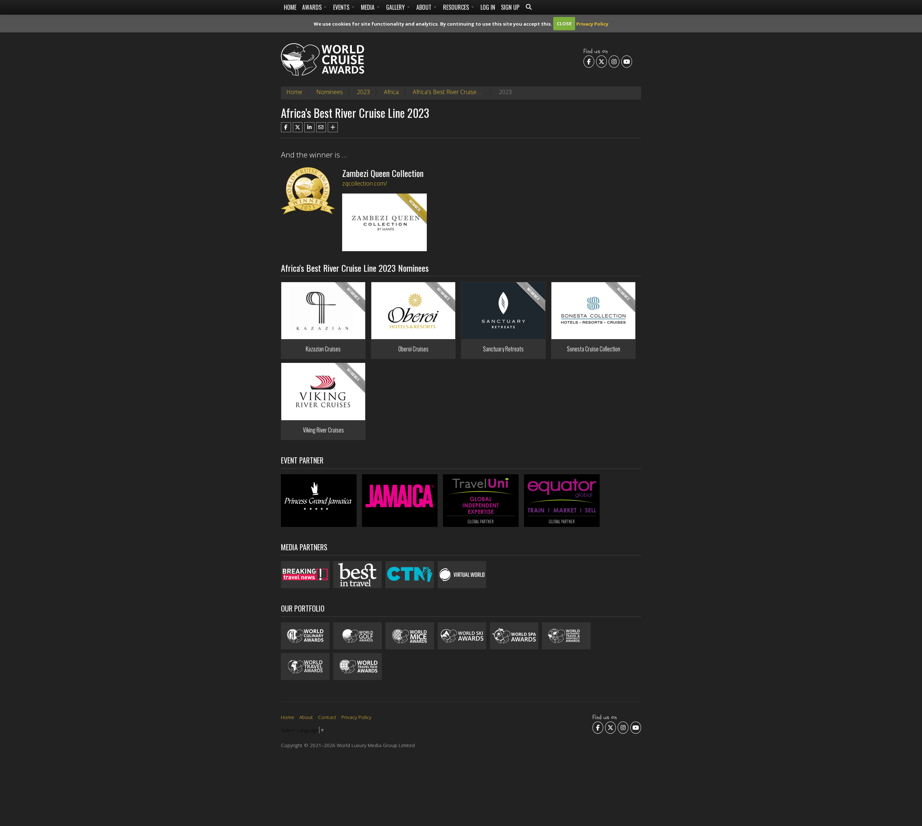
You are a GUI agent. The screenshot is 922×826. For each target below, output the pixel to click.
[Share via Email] (321, 127)
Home (290, 7)
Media (368, 7)
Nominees (329, 92)
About (424, 7)
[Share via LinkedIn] (309, 127)
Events (342, 7)
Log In (487, 7)
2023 (363, 92)
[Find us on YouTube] (626, 61)
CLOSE (564, 23)
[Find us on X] (601, 61)
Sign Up (510, 7)
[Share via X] (298, 127)
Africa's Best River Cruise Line (451, 92)
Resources (456, 7)
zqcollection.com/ (364, 183)
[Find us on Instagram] (614, 61)
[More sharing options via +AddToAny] (332, 127)
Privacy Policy (592, 23)
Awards (312, 7)
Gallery (396, 7)
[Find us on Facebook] (588, 61)
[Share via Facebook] (286, 127)
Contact (327, 717)
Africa (391, 92)
